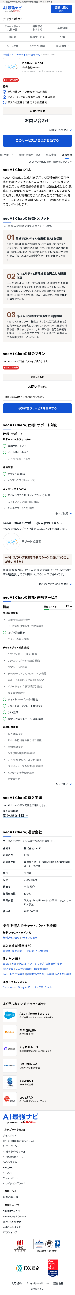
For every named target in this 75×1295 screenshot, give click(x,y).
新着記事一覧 (10, 1197)
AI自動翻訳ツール (13, 1156)
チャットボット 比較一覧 (12, 28)
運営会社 (58, 1283)
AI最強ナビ (8, 54)
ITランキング (10, 1232)
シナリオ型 (12, 46)
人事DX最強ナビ (12, 1227)
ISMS (6, 963)
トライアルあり (29, 937)
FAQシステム (10, 1162)
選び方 (12, 37)
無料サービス (37, 37)
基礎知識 (62, 28)
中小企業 (29, 950)
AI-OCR (7, 1172)
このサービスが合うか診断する (37, 140)
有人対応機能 (23, 969)
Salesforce (9, 987)
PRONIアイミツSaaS (14, 1216)
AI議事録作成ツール (14, 1151)
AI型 (62, 37)
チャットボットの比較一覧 (28, 54)
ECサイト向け (37, 46)
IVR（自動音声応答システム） (19, 1141)
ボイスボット (9, 1135)
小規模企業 (42, 950)
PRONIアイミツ (11, 1211)
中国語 (22, 963)
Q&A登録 (8, 969)
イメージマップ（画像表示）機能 (45, 963)
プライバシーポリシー (37, 1283)
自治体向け (62, 46)
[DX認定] (27, 1268)
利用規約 (17, 1283)
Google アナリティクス (30, 987)
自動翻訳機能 (40, 969)
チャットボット (10, 1178)
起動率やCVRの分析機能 (40, 974)
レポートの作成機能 (13, 974)
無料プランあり (11, 937)
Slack (48, 987)
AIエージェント (11, 1146)
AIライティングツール (14, 1183)
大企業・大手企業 (12, 950)
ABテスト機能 (63, 974)
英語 (13, 963)
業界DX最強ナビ (12, 1222)
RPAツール (9, 1167)
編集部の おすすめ (37, 28)
